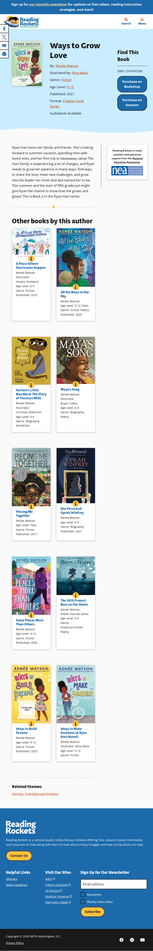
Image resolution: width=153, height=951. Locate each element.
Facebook (121, 939)
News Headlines (16, 885)
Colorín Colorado (58, 885)
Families (17, 794)
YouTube (142, 939)
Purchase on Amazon (132, 102)
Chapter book (73, 101)
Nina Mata (80, 72)
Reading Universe (58, 896)
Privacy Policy (15, 943)
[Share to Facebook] (4, 28)
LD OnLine (53, 891)
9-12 (70, 87)
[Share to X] (4, 37)
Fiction (66, 79)
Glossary (11, 879)
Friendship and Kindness (42, 794)
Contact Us (19, 855)
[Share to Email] (4, 45)
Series (54, 106)
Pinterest (132, 939)
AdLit (50, 879)
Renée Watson (67, 65)
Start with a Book (58, 902)
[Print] (4, 53)
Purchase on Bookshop (132, 84)
